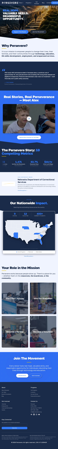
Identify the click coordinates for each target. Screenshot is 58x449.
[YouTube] (39, 414)
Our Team (4, 392)
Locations (33, 392)
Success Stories (34, 394)
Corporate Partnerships (7, 408)
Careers (3, 410)
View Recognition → (22, 190)
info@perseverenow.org (36, 412)
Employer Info (5, 406)
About (20, 2)
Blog (43, 2)
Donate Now (22, 375)
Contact (49, 2)
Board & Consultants (6, 394)
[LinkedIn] (34, 414)
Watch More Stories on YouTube (29, 137)
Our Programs (34, 390)
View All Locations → (29, 256)
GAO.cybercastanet (5, 439)
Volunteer (4, 404)
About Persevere (5, 390)
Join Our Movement (38, 32)
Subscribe (14, 428)
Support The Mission (20, 32)
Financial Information (35, 396)
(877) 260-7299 (34, 410)
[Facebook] (31, 414)
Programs (28, 2)
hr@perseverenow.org (38, 439)
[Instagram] (36, 414)
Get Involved (36, 2)
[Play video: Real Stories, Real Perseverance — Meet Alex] (29, 118)
